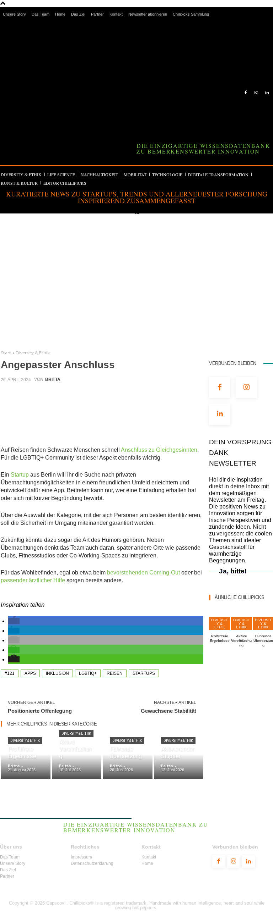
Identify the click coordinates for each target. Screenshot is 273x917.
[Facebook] (246, 93)
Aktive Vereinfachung (241, 640)
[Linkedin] (267, 93)
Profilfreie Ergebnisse (220, 638)
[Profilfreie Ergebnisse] (25, 758)
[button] (136, 211)
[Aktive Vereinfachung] (77, 758)
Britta (52, 379)
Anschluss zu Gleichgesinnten (159, 450)
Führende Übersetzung (263, 640)
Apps (30, 673)
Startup (20, 475)
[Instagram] (256, 93)
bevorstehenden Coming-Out (143, 572)
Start (6, 352)
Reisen (115, 673)
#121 (10, 673)
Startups (144, 673)
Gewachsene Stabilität (168, 711)
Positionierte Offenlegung (40, 711)
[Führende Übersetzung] (127, 758)
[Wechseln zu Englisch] (232, 28)
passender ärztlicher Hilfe (33, 580)
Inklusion (57, 673)
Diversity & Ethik (33, 352)
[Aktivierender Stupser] (179, 758)
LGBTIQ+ (88, 673)
